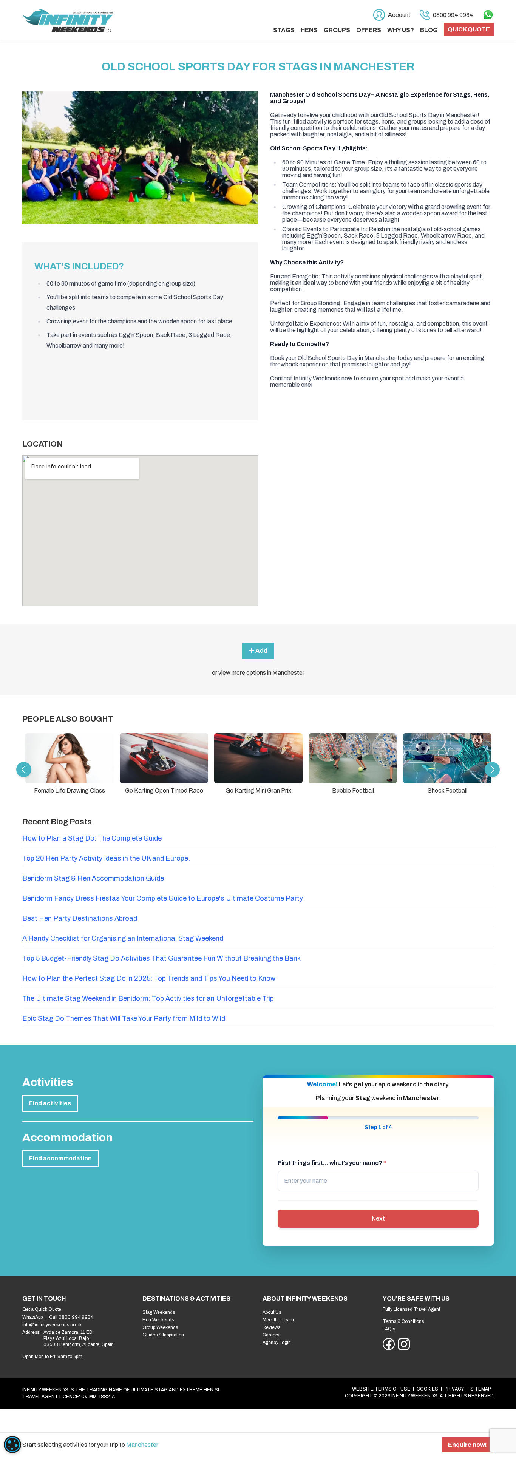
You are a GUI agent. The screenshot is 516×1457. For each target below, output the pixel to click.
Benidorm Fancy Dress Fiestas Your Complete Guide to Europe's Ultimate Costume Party (162, 898)
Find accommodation (60, 1158)
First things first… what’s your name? (332, 1163)
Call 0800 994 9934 (71, 1317)
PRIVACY (454, 1389)
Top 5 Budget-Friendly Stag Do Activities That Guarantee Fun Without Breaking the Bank (161, 958)
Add (260, 650)
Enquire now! (467, 1445)
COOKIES (427, 1389)
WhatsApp (32, 1317)
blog (429, 30)
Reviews (271, 1327)
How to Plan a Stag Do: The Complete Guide (92, 838)
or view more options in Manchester (258, 672)
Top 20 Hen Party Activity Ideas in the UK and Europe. (106, 858)
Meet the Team (278, 1320)
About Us (272, 1312)
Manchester (142, 1445)
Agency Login (277, 1342)
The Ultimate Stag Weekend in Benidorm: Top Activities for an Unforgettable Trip (148, 998)
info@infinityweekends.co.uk (52, 1324)
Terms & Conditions (403, 1321)
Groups (337, 30)
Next (378, 1218)
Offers (368, 30)
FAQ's (389, 1329)
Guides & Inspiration (163, 1335)
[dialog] (12, 1444)
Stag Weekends (158, 1312)
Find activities (50, 1103)
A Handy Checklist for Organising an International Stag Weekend (122, 938)
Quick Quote (469, 29)
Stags (284, 30)
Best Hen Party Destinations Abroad (79, 918)
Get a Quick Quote (41, 1309)
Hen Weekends (158, 1320)
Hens (309, 30)
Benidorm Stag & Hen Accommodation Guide (93, 878)
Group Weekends (160, 1327)
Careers (271, 1335)
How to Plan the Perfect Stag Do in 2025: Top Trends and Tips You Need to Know (148, 978)
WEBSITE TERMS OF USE (381, 1389)
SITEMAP (480, 1389)
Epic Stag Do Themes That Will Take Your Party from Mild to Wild (123, 1018)
